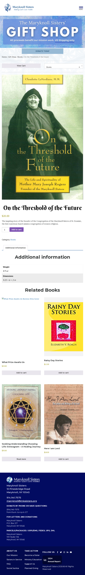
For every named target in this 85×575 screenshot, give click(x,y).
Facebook (57, 552)
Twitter (61, 552)
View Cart (21, 65)
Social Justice (13, 568)
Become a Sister (32, 555)
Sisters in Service (14, 560)
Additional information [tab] (15, 247)
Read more (21, 459)
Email (71, 552)
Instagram (64, 552)
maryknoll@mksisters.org (22, 501)
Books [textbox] (63, 67)
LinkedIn (67, 552)
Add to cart (17, 229)
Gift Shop (12, 57)
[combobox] (63, 65)
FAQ (9, 564)
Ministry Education (33, 560)
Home (4, 57)
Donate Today (42, 51)
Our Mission (12, 555)
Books (20, 57)
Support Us (30, 564)
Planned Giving (31, 568)
